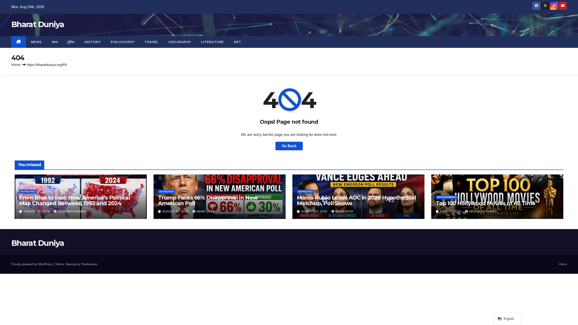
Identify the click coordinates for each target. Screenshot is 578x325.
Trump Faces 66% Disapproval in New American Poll (207, 200)
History (92, 42)
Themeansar (89, 264)
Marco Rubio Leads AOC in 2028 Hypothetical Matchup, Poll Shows (356, 200)
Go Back (289, 146)
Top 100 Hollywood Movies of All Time (485, 203)
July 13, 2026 (451, 211)
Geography (179, 42)
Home (15, 65)
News (36, 42)
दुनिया (71, 42)
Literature (212, 42)
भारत (55, 42)
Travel (151, 42)
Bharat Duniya (37, 24)
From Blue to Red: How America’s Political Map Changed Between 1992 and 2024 (74, 200)
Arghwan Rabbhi (72, 211)
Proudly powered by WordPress (32, 264)
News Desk (205, 211)
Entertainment (446, 197)
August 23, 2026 (37, 211)
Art (237, 42)
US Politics (28, 191)
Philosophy (123, 42)
